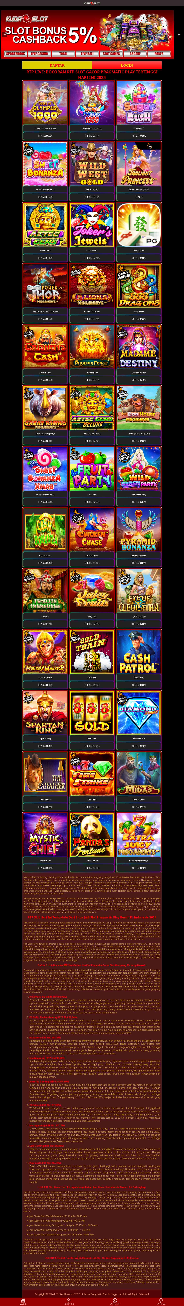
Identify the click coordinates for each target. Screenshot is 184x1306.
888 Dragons (139, 312)
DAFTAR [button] (57, 65)
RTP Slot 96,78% (139, 380)
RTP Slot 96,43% (45, 563)
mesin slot (123, 1282)
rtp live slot (33, 1263)
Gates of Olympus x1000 (45, 129)
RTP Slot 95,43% (45, 746)
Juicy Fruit (92, 617)
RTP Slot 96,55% (45, 380)
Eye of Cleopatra (139, 617)
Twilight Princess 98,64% (138, 190)
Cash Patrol (139, 678)
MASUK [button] (23, 1304)
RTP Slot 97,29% (45, 624)
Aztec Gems (45, 251)
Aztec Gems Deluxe (92, 434)
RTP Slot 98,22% (92, 319)
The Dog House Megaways (139, 434)
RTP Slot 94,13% (139, 746)
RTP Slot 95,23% (139, 624)
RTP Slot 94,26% (92, 685)
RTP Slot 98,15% (92, 197)
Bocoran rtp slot (31, 970)
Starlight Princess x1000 (92, 129)
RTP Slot (139, 197)
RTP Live (28, 877)
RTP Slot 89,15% (139, 868)
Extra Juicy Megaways (138, 861)
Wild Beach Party (139, 495)
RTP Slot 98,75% (92, 136)
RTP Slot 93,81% (92, 807)
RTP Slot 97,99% (92, 624)
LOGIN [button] (127, 65)
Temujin (45, 617)
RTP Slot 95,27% (139, 502)
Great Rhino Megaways (45, 434)
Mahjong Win (138, 251)
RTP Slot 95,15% (45, 685)
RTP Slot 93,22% (45, 807)
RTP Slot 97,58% (45, 197)
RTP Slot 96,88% (92, 563)
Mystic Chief (45, 861)
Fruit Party (92, 495)
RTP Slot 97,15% (139, 136)
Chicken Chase (92, 556)
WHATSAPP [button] (115, 1304)
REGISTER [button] (69, 1304)
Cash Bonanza (45, 556)
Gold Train (92, 678)
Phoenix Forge (92, 373)
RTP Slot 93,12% (45, 868)
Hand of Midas (139, 800)
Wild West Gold (92, 190)
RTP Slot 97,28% (92, 258)
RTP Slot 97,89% (45, 502)
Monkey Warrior (45, 678)
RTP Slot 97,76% (92, 441)
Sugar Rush (139, 129)
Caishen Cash (45, 373)
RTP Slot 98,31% (45, 441)
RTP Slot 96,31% (139, 563)
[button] (4, 34)
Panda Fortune (92, 861)
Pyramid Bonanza (138, 556)
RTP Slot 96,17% (92, 380)
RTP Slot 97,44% (92, 502)
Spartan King (45, 739)
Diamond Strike (138, 739)
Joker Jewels (92, 251)
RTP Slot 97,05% (139, 258)
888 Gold (92, 739)
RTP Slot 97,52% (139, 441)
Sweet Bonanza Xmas (45, 190)
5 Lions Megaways (92, 312)
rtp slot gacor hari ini (39, 1192)
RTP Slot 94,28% (139, 685)
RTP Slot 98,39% (45, 319)
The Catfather (45, 800)
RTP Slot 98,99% (45, 136)
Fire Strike (92, 800)
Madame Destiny (139, 373)
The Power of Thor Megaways (45, 312)
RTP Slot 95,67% (92, 746)
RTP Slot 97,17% (139, 807)
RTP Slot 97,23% (139, 319)
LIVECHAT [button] (161, 1304)
